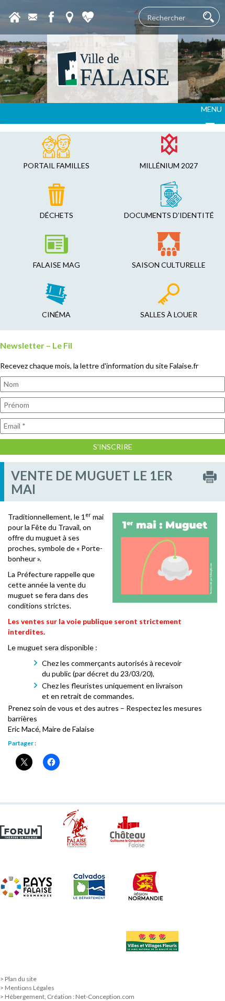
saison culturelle (169, 264)
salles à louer (168, 314)
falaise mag (56, 264)
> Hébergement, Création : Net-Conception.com (67, 996)
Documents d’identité (169, 215)
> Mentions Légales (27, 988)
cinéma (56, 314)
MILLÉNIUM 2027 (169, 165)
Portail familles (56, 165)
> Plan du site (18, 979)
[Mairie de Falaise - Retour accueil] (112, 68)
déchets (56, 215)
